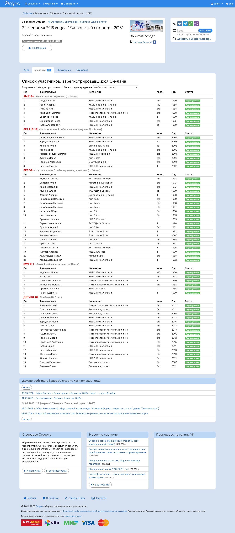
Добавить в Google (194, 38)
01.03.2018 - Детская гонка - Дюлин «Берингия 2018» (51, 398)
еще (27, 387)
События (32, 3)
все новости (101, 484)
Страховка (82, 70)
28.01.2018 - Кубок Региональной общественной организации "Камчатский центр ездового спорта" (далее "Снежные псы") (90, 408)
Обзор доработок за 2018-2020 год (108, 469)
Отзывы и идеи (76, 498)
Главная (31, 498)
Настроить (205, 30)
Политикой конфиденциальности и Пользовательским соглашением (94, 511)
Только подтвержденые (78, 87)
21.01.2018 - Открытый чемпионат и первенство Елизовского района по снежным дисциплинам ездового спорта (85, 413)
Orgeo (39, 506)
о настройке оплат (73, 516)
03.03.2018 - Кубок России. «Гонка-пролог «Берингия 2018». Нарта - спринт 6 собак (68, 393)
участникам (33, 470)
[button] (217, 4)
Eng (230, 3)
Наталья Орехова (142, 42)
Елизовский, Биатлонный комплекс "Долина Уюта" (78, 21)
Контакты (100, 498)
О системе (69, 3)
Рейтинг (51, 3)
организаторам (57, 470)
